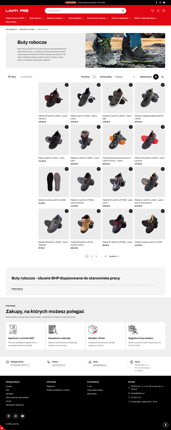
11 (105, 256)
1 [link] (86, 256)
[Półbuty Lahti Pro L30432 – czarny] (53, 139)
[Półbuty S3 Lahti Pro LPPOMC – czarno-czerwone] (85, 182)
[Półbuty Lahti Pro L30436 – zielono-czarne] (85, 97)
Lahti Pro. (15, 424)
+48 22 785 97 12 (58, 365)
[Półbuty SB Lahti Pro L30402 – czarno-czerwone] (53, 97)
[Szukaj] (123, 10)
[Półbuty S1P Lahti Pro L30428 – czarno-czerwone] (150, 139)
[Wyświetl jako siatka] (156, 77)
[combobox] (85, 10)
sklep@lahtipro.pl (100, 365)
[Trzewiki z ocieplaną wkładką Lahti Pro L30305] (150, 97)
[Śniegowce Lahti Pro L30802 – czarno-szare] (85, 139)
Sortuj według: (106, 77)
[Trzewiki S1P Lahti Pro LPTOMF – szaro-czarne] (117, 182)
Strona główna (11, 29)
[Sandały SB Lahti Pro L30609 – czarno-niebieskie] (53, 224)
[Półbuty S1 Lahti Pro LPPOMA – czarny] (117, 224)
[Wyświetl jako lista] (162, 77)
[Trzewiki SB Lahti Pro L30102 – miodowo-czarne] (85, 224)
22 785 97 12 (136, 397)
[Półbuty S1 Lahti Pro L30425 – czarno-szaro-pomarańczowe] (150, 182)
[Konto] (158, 10)
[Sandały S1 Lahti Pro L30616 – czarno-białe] (117, 97)
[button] (67, 85)
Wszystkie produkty (27, 29)
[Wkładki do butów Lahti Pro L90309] (53, 182)
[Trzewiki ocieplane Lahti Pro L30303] (150, 224)
